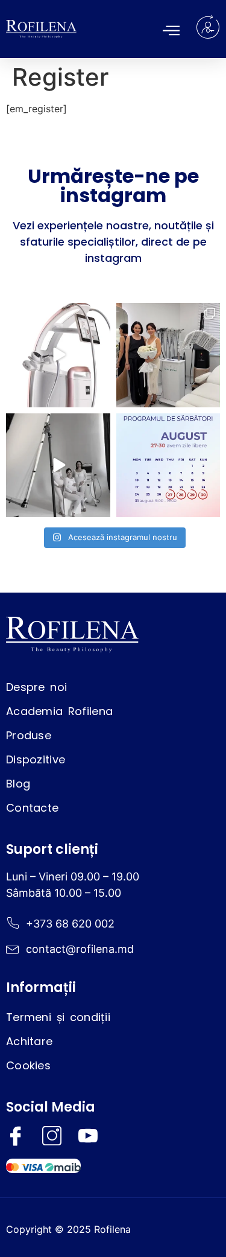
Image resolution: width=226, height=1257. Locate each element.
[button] (171, 30)
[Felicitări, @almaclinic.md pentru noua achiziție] (168, 355)
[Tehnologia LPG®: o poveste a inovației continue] (58, 355)
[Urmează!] (58, 465)
